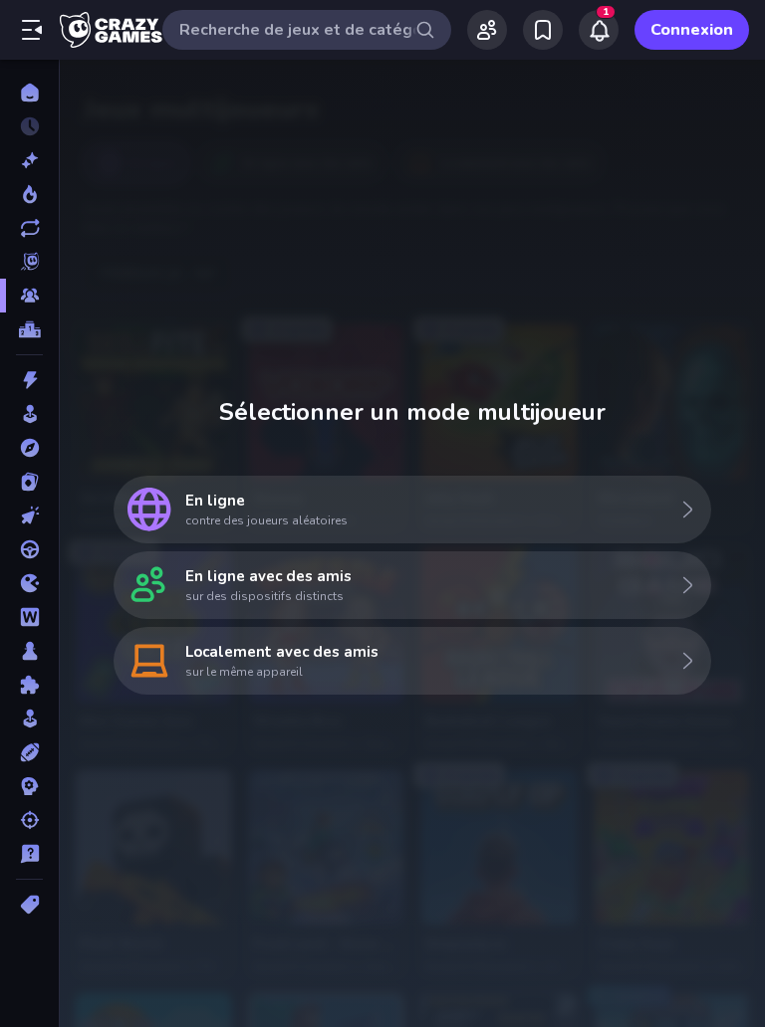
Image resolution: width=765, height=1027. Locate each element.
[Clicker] (29, 515)
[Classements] (29, 329)
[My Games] (543, 30)
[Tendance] (29, 194)
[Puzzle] (29, 685)
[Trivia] (29, 854)
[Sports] (29, 752)
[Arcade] (29, 414)
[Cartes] (29, 482)
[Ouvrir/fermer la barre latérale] (32, 30)
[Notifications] (599, 30)
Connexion (691, 30)
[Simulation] (29, 718)
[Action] (29, 380)
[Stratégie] (29, 786)
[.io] (29, 583)
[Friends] (487, 30)
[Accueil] (29, 92)
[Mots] (29, 617)
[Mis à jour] (29, 228)
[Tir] (29, 820)
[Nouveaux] (29, 160)
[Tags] (29, 905)
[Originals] (29, 262)
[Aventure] (29, 448)
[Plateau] (29, 651)
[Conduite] (29, 549)
